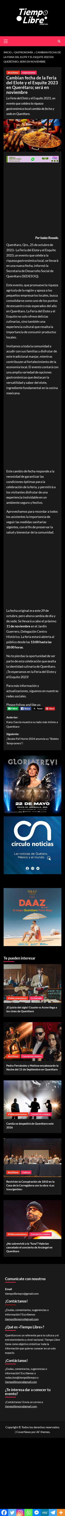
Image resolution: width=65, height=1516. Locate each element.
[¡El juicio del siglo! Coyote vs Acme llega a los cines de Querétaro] (32, 983)
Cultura (26, 1172)
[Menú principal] (7, 40)
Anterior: (32, 721)
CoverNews (23, 1432)
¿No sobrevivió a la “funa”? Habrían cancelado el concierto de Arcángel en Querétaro (29, 1247)
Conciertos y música (32, 1056)
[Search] (59, 41)
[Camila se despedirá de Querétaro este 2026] (32, 1099)
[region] (32, 917)
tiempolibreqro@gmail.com (22, 1293)
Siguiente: (32, 738)
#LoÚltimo (13, 72)
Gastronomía (28, 72)
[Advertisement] (32, 200)
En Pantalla (36, 998)
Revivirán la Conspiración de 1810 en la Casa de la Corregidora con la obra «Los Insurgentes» (30, 1185)
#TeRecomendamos (17, 998)
